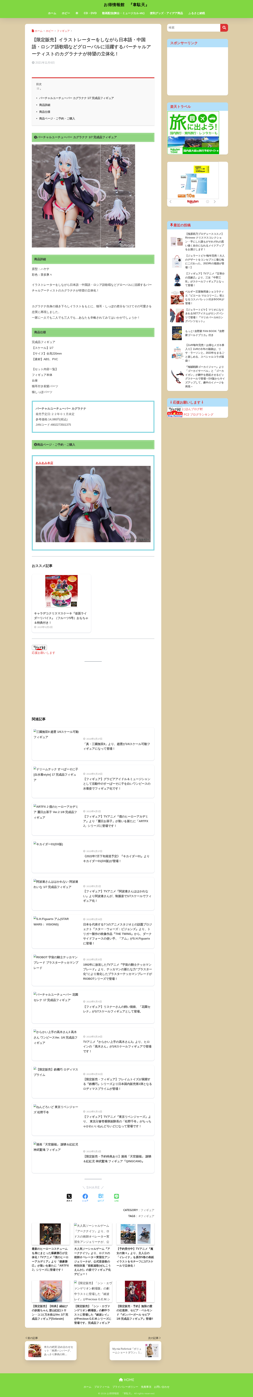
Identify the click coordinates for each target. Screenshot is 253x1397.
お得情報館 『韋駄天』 (126, 4)
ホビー (66, 13)
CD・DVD (90, 13)
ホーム (52, 13)
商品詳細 (44, 104)
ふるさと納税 (196, 13)
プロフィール (102, 1386)
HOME (128, 1380)
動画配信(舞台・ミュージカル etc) (123, 13)
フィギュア (147, 1210)
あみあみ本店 (44, 463)
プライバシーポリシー (125, 1386)
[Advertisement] (93, 692)
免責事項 (146, 1386)
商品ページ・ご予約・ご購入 (57, 118)
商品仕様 (44, 111)
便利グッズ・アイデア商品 (166, 13)
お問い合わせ (162, 1386)
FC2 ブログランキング (198, 414)
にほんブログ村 (192, 409)
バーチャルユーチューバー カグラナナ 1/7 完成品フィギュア (76, 98)
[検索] (224, 28)
